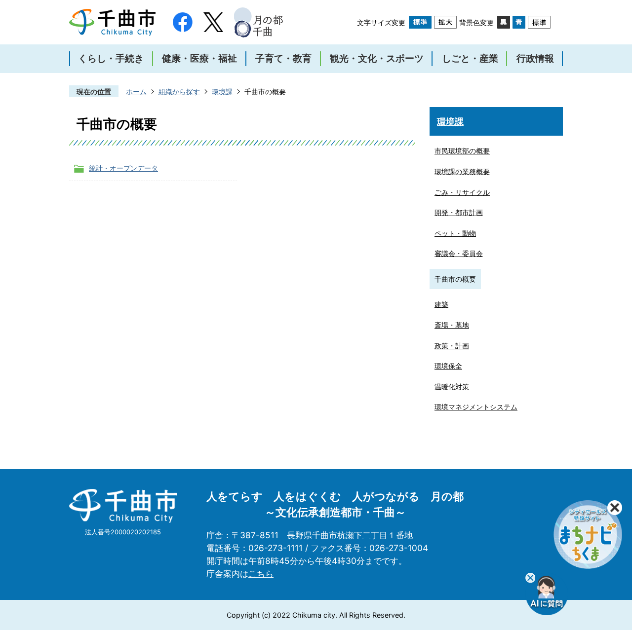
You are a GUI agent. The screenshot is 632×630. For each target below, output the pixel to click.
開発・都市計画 (458, 212)
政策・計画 (451, 345)
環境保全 (448, 366)
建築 (441, 304)
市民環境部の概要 (462, 151)
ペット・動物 (455, 233)
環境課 (222, 91)
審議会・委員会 (458, 253)
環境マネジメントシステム (475, 407)
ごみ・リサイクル (462, 192)
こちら (261, 573)
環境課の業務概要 (462, 171)
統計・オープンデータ (123, 168)
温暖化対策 (451, 386)
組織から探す (179, 91)
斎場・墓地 (451, 325)
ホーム (136, 91)
